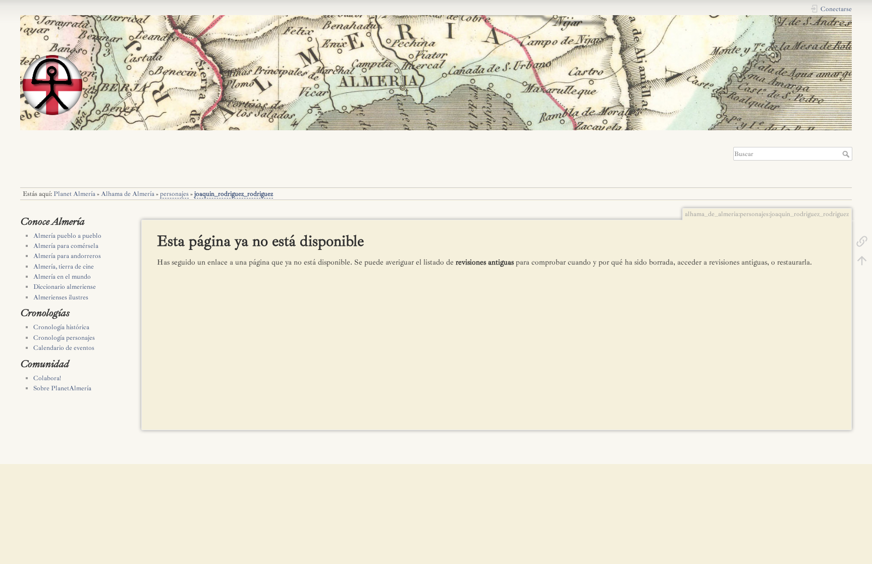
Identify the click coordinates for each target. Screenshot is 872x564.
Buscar (847, 154)
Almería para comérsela (65, 246)
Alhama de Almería (127, 194)
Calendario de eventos (63, 348)
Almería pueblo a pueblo (67, 236)
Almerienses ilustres (60, 297)
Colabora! (47, 378)
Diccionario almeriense (64, 287)
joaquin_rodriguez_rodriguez (233, 194)
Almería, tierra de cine (63, 267)
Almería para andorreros (67, 256)
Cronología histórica (61, 327)
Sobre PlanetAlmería (62, 388)
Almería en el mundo (62, 277)
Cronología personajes (64, 338)
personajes (174, 194)
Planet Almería (74, 194)
